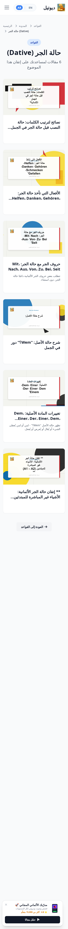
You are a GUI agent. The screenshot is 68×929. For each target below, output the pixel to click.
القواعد (37, 26)
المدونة (23, 26)
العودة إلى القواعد (32, 527)
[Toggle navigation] (7, 7)
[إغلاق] (6, 904)
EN (30, 7)
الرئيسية (7, 26)
